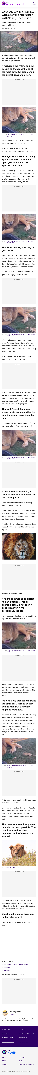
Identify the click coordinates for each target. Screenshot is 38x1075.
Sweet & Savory (8, 1038)
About (4, 1057)
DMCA (21, 1061)
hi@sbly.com (13, 1014)
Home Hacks (23, 1042)
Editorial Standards (19, 974)
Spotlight (23, 1038)
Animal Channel (8, 1042)
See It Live (22, 1029)
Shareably (6, 1029)
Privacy (4, 1064)
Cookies (22, 1057)
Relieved (5, 1034)
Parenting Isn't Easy (26, 1034)
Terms (4, 1061)
